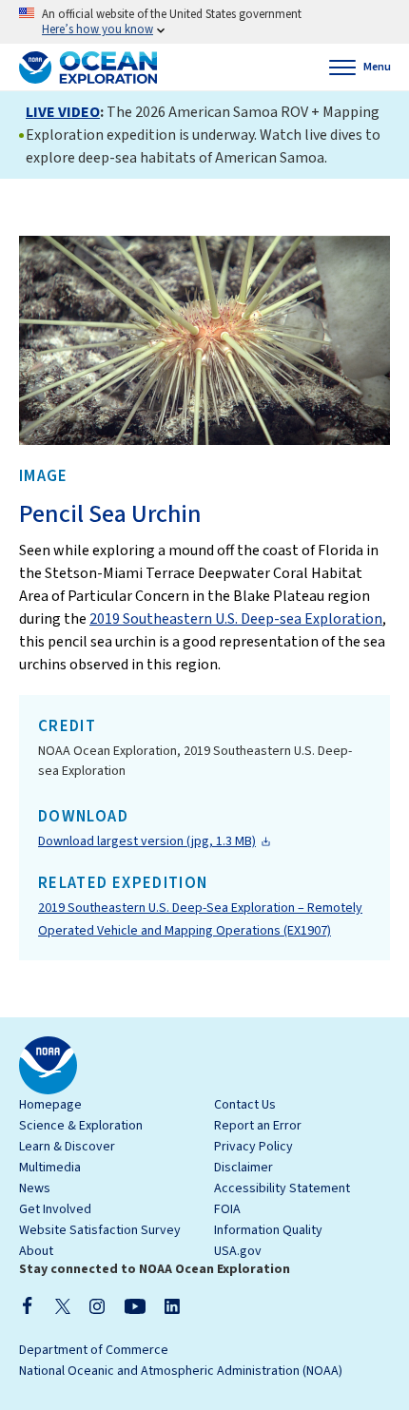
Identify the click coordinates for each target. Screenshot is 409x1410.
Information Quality (268, 1230)
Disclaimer (243, 1167)
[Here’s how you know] (204, 22)
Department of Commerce (93, 1350)
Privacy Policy (253, 1146)
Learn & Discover (67, 1146)
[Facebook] (27, 1305)
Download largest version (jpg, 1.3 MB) (147, 841)
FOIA (227, 1209)
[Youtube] (135, 1305)
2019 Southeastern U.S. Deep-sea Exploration (235, 618)
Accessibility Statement (282, 1188)
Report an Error (258, 1125)
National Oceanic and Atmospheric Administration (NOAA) (180, 1371)
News (34, 1188)
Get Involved (55, 1209)
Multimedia (50, 1167)
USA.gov (238, 1251)
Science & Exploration (81, 1125)
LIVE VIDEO (63, 112)
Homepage (50, 1104)
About (36, 1251)
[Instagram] (97, 1305)
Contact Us (245, 1104)
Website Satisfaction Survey (100, 1230)
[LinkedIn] (172, 1305)
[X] (62, 1305)
